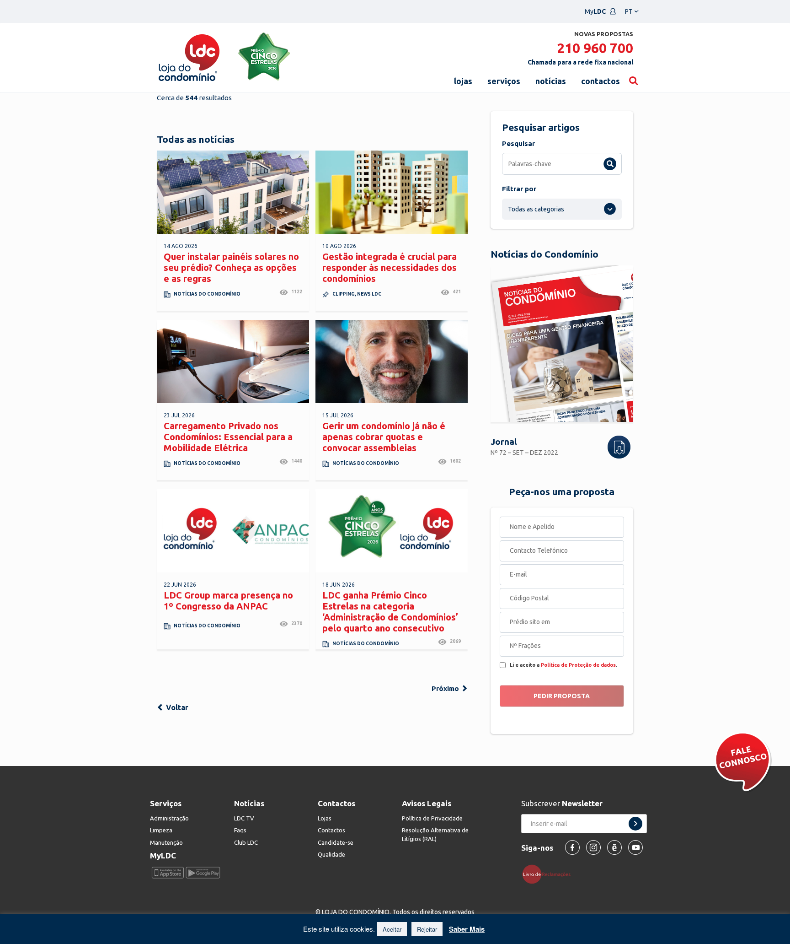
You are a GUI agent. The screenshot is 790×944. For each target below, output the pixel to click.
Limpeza (161, 830)
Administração (169, 818)
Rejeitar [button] (427, 929)
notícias (550, 81)
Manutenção (166, 842)
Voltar (176, 707)
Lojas (324, 818)
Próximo (446, 688)
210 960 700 (595, 48)
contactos (600, 81)
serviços (503, 81)
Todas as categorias (536, 209)
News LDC (369, 294)
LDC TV (244, 818)
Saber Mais (467, 929)
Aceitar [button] (392, 929)
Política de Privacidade (432, 818)
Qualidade (331, 854)
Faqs (240, 830)
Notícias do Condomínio (207, 294)
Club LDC (246, 842)
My (595, 11)
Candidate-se (335, 842)
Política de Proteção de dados (578, 665)
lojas (463, 81)
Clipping (343, 294)
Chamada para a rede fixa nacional (580, 62)
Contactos (331, 830)
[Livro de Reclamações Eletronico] (549, 873)
